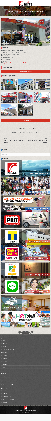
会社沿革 (5, 346)
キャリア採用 (5, 382)
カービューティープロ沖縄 (8, 399)
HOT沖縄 (5, 393)
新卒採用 (5, 379)
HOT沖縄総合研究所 (7, 396)
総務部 (4, 367)
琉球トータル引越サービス (10, 82)
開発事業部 (5, 361)
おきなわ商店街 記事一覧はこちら (25, 71)
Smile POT (26, 82)
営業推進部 (5, 364)
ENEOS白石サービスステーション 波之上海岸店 (26, 94)
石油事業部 (5, 355)
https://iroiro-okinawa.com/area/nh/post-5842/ (14, 63)
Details (13, 82)
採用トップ (5, 376)
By (30, 132)
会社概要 (5, 343)
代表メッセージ (6, 340)
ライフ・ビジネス (23, 132)
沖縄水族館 (43, 82)
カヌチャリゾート (6, 391)
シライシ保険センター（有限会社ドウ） (11, 370)
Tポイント (18, 132)
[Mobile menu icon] (49, 3)
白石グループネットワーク (8, 349)
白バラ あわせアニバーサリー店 (26, 107)
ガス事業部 (5, 358)
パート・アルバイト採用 (8, 384)
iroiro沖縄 (5, 402)
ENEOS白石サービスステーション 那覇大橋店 (10, 94)
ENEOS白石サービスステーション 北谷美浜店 (43, 94)
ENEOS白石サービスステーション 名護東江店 (10, 107)
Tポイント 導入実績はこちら (26, 120)
